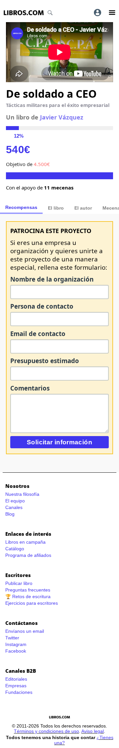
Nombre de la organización (52, 279)
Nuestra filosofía (22, 494)
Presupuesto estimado (44, 361)
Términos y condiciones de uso (46, 731)
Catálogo (14, 548)
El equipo (15, 500)
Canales (13, 507)
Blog (10, 514)
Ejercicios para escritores (31, 603)
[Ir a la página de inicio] (23, 13)
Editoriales (16, 679)
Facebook (15, 651)
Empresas (15, 685)
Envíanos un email (24, 631)
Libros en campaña (25, 542)
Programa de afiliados (28, 555)
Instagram (15, 644)
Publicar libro (18, 583)
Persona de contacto (41, 306)
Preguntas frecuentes (27, 590)
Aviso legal (92, 731)
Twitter (12, 637)
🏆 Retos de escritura (28, 596)
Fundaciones (18, 692)
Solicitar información (59, 442)
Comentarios (30, 388)
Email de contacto (37, 333)
